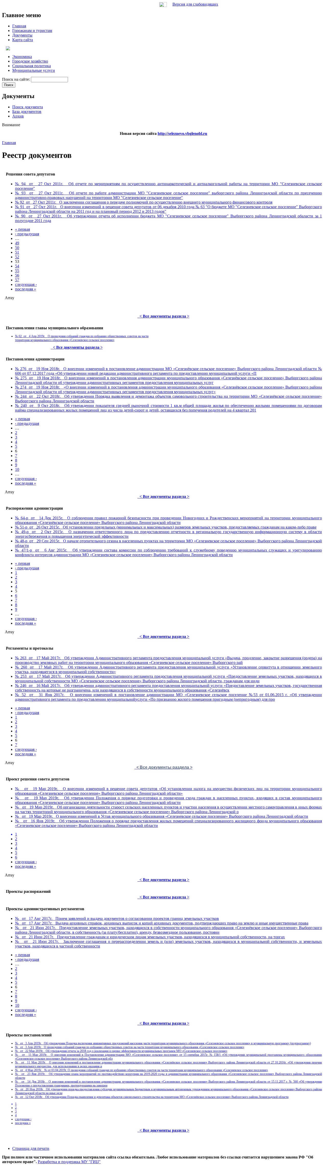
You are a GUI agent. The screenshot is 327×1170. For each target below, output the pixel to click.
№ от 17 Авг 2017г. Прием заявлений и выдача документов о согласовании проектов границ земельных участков (117, 918)
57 (17, 280)
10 (17, 469)
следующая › (26, 284)
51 (17, 252)
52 (17, 257)
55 (17, 270)
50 (17, 247)
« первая (22, 229)
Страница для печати (30, 1148)
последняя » (25, 289)
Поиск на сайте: (16, 79)
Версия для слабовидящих (195, 4)
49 (17, 243)
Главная (9, 143)
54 (17, 266)
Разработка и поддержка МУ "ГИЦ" (69, 1162)
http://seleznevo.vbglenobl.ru (182, 133)
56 (17, 275)
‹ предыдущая (27, 234)
